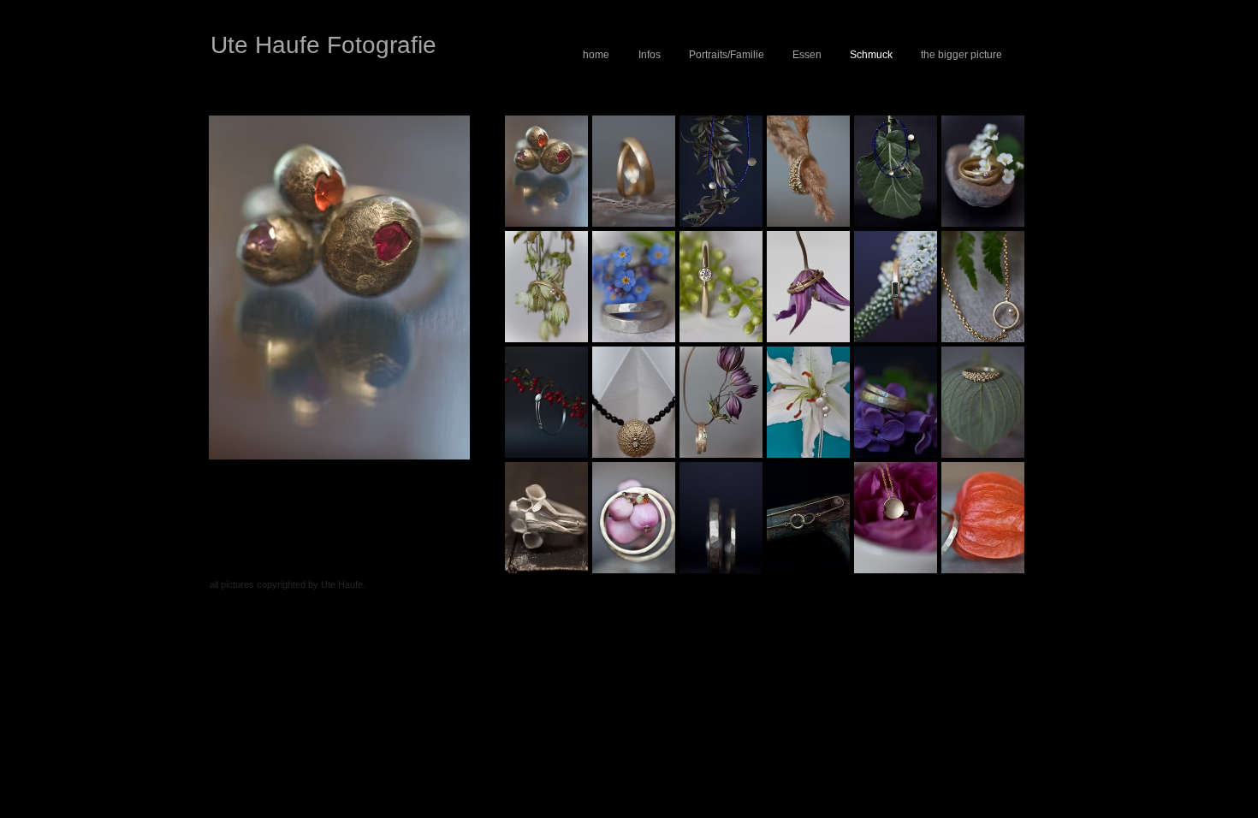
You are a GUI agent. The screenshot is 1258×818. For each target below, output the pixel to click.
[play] (989, 559)
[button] (546, 171)
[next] (988, 360)
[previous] (541, 360)
